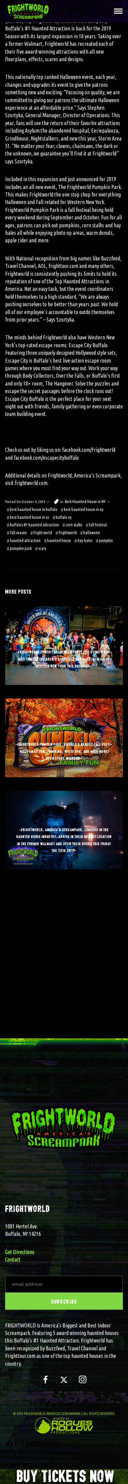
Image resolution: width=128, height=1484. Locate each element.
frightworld (68, 532)
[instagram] (82, 1382)
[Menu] (116, 11)
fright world (42, 532)
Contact (12, 1259)
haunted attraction (25, 540)
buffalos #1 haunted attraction (34, 525)
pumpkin (106, 540)
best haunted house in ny (83, 509)
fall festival (98, 525)
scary (42, 548)
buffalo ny (64, 517)
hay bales (85, 540)
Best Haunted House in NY (85, 501)
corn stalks (74, 525)
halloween (91, 532)
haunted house (59, 540)
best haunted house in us (29, 517)
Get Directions (19, 1252)
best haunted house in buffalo (33, 509)
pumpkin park (21, 548)
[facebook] (45, 1382)
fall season (18, 532)
